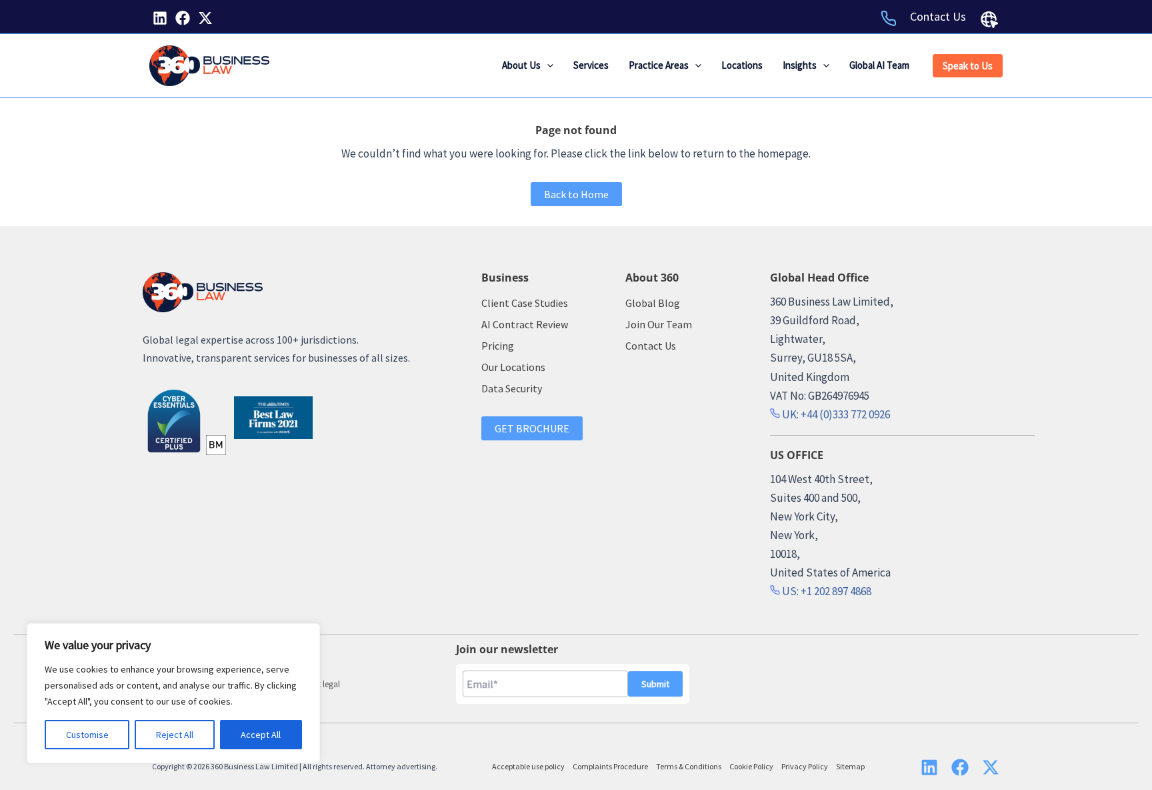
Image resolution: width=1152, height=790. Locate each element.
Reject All (174, 735)
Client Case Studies (524, 303)
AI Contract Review (524, 324)
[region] (173, 693)
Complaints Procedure (610, 766)
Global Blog (652, 303)
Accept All (261, 735)
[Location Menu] (989, 19)
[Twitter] (205, 18)
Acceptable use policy (528, 766)
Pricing (497, 345)
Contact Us (938, 16)
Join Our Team (658, 324)
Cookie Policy (751, 766)
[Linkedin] (160, 18)
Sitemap (850, 766)
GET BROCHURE (532, 428)
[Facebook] (182, 18)
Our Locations (513, 367)
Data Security (511, 388)
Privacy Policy (804, 766)
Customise (87, 735)
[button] (547, 65)
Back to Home (576, 194)
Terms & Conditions (688, 766)
